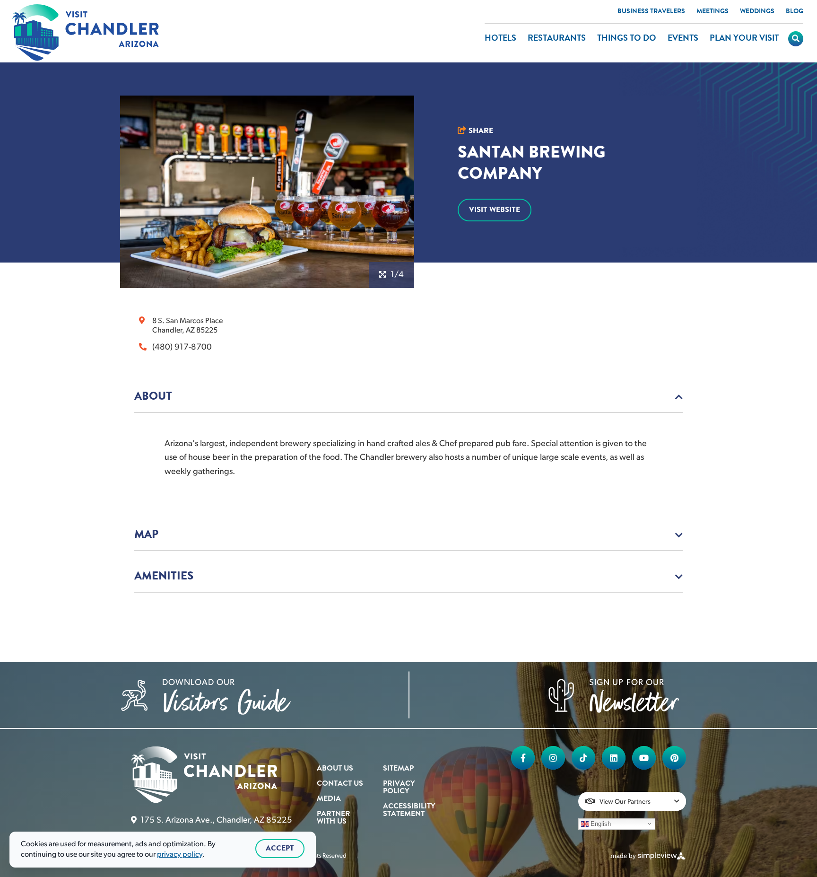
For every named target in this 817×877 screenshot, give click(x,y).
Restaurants (557, 39)
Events (683, 39)
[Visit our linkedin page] (614, 758)
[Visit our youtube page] (644, 758)
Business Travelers (651, 12)
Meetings (712, 12)
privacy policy (179, 855)
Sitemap (398, 768)
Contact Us (340, 784)
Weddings (757, 12)
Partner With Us (333, 817)
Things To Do (626, 39)
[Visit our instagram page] (553, 758)
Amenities (163, 576)
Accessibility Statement (409, 810)
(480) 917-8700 (182, 347)
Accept (280, 848)
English (600, 823)
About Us (335, 768)
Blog (794, 12)
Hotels (500, 39)
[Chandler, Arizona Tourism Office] (85, 33)
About (153, 397)
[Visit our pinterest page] (674, 758)
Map (146, 535)
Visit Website (494, 210)
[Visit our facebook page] (523, 758)
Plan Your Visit (744, 39)
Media (329, 799)
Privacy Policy (399, 787)
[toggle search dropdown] (795, 38)
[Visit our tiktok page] (583, 758)
